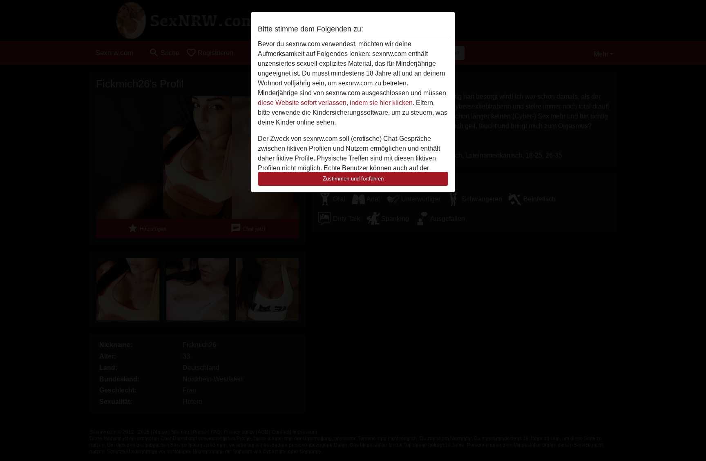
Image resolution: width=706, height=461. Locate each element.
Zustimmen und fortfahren (353, 179)
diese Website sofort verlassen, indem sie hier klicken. (336, 102)
